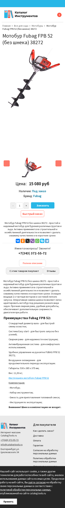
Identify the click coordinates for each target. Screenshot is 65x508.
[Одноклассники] (23, 241)
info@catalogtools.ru (12, 444)
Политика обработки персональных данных (45, 460)
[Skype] (42, 241)
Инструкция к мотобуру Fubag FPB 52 (29, 377)
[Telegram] (47, 241)
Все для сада (21, 25)
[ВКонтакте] (18, 241)
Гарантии (38, 445)
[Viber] (32, 241)
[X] (27, 241)
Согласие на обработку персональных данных (45, 452)
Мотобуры (37, 25)
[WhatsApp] (37, 241)
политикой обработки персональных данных (25, 489)
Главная (6, 25)
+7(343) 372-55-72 (10, 440)
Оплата (37, 440)
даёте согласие (37, 482)
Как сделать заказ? (43, 430)
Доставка (38, 435)
